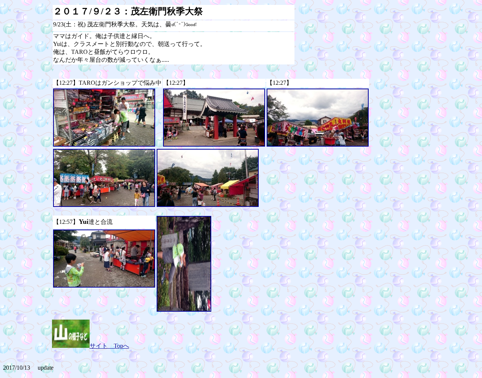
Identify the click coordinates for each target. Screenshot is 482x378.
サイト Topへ (109, 346)
